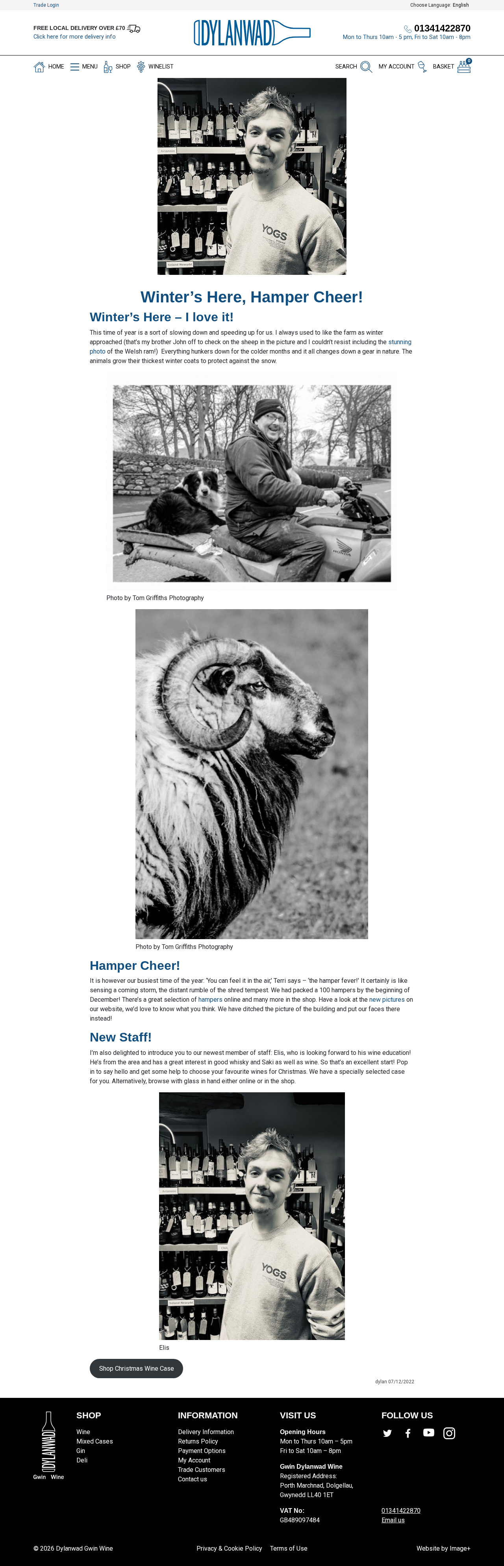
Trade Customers (201, 1469)
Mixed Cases (94, 1441)
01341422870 (401, 1510)
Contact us (192, 1479)
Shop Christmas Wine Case (136, 1368)
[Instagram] (453, 1433)
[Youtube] (433, 1433)
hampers (210, 999)
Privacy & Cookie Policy (229, 1548)
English (461, 5)
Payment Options (202, 1451)
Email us (393, 1520)
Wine (83, 1432)
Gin (80, 1451)
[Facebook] (412, 1433)
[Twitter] (392, 1433)
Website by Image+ (444, 1548)
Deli (81, 1460)
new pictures (387, 999)
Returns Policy (198, 1441)
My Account (194, 1460)
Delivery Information (206, 1432)
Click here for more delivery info (74, 36)
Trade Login (46, 5)
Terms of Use (289, 1548)
